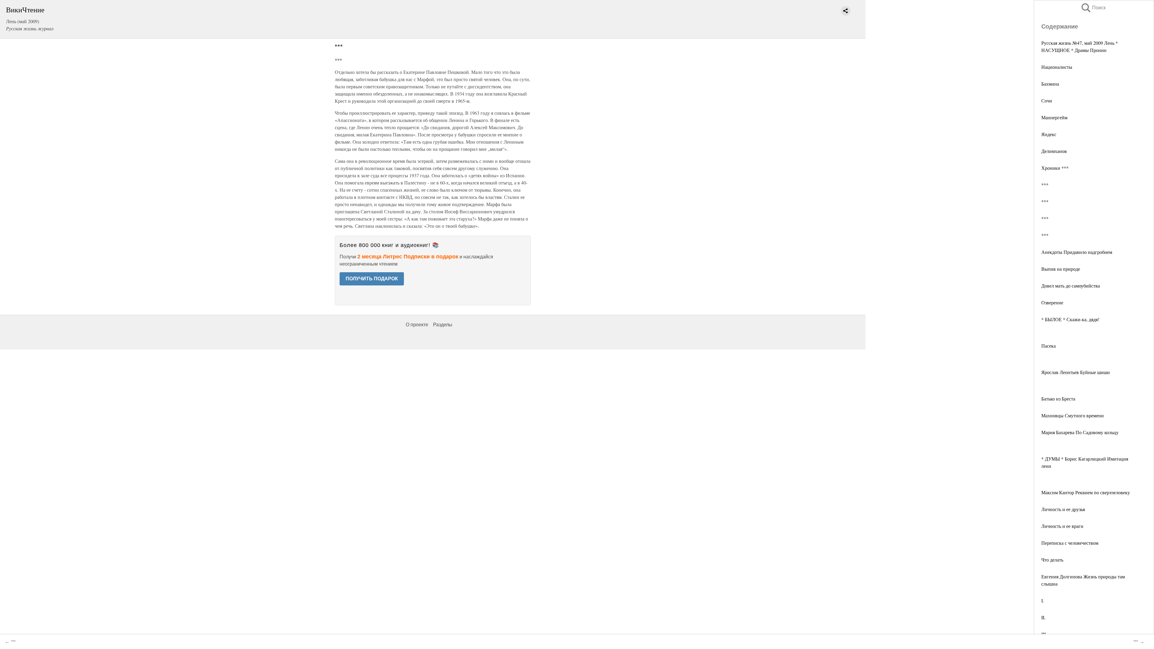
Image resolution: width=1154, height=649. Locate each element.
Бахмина (1050, 84)
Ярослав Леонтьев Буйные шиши (1075, 372)
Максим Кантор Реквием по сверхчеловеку (1085, 492)
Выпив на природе (1060, 269)
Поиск (1093, 7)
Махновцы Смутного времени (1072, 415)
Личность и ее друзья (1063, 509)
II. (1043, 617)
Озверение (1052, 302)
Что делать (1052, 559)
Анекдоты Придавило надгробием (1076, 252)
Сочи (1046, 100)
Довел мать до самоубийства (1070, 285)
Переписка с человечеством (1069, 543)
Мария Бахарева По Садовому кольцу (1080, 432)
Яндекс (1048, 134)
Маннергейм (1054, 117)
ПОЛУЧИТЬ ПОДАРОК (372, 278)
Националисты (1056, 67)
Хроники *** (1055, 168)
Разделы (442, 324)
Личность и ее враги (1062, 526)
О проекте (417, 324)
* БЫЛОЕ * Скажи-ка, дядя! (1070, 319)
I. (1042, 600)
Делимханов (1054, 151)
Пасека (1048, 346)
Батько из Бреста (1058, 398)
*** (1045, 184)
